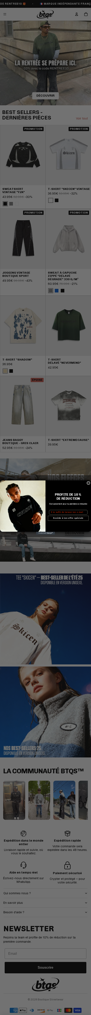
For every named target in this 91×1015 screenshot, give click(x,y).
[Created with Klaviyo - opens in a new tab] (45, 533)
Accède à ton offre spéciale (68, 518)
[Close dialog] (88, 483)
